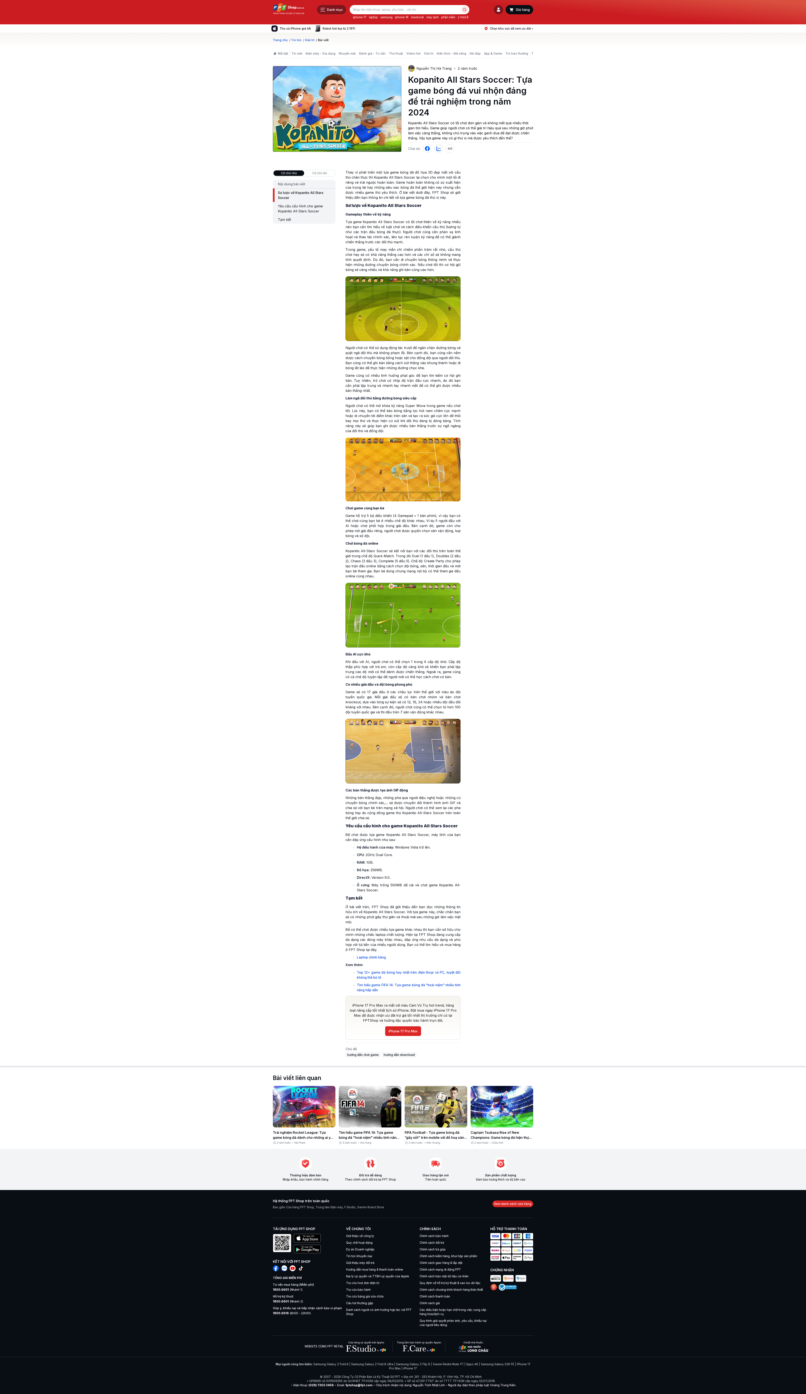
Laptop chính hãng (371, 957)
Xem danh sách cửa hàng (512, 1204)
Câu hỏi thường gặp (359, 1303)
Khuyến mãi (347, 53)
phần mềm (448, 17)
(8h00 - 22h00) (292, 1313)
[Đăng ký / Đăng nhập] (498, 9)
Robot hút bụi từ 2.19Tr (339, 28)
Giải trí (428, 53)
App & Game (493, 53)
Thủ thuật (396, 53)
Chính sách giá (430, 1303)
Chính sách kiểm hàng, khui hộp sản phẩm (448, 1256)
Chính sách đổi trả (432, 1242)
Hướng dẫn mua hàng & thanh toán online (374, 1269)
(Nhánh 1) (288, 1289)
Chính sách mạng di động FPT (440, 1269)
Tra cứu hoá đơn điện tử (362, 1283)
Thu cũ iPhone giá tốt (295, 28)
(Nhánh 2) (288, 1301)
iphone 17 (359, 17)
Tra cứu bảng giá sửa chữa (364, 1296)
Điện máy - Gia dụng (320, 53)
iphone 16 (401, 17)
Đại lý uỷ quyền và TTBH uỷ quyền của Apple (377, 1276)
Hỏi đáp (475, 53)
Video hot (413, 53)
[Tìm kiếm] (464, 9)
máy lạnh (433, 17)
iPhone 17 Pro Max (403, 1031)
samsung (386, 17)
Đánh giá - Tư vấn (372, 53)
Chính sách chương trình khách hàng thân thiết (451, 1289)
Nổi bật (283, 53)
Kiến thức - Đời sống (451, 53)
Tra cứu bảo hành (358, 1289)
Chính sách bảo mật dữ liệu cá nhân (444, 1276)
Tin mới (297, 53)
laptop (373, 17)
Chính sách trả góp (433, 1249)
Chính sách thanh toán (435, 1296)
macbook (417, 17)
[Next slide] (359, 28)
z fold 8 (463, 17)
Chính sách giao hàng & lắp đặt (441, 1263)
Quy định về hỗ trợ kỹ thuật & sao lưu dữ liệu (450, 1283)
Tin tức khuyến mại (359, 1256)
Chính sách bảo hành (434, 1236)
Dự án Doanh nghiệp (360, 1249)
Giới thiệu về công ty (360, 1236)
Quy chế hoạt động (359, 1242)
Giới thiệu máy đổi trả (360, 1263)
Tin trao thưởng (516, 53)
